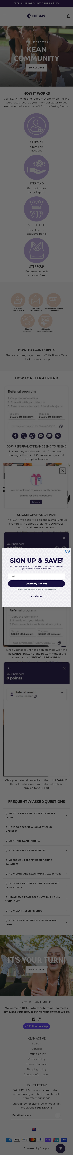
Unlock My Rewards (36, 583)
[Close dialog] (68, 551)
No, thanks (36, 596)
